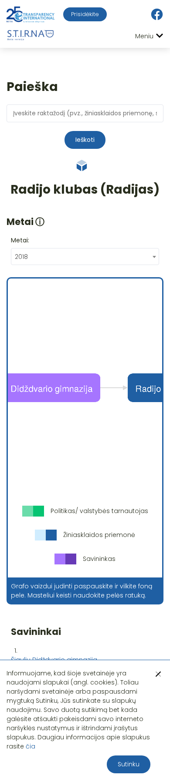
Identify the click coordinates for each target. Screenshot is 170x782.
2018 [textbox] (21, 256)
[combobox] (85, 256)
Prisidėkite (85, 14)
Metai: (20, 240)
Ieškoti (85, 139)
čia (30, 746)
